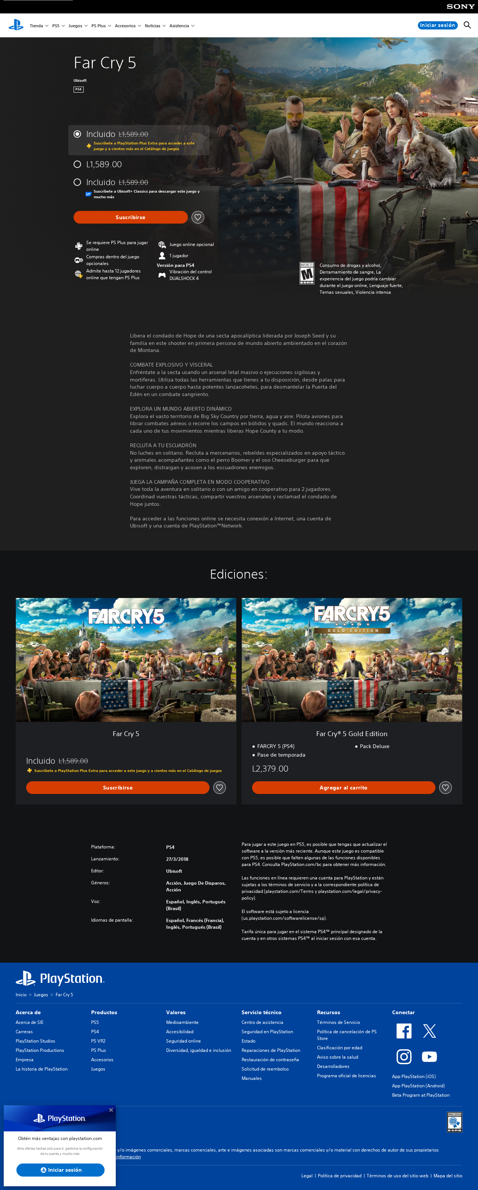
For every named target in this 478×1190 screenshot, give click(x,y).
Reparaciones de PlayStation (271, 1050)
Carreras (24, 1031)
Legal (307, 1175)
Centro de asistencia (262, 1022)
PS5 (55, 25)
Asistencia (179, 25)
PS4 (95, 1031)
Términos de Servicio (338, 1022)
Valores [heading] (176, 1012)
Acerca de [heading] (28, 1012)
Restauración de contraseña (270, 1059)
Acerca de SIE (29, 1022)
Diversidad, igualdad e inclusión (198, 1050)
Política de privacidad (339, 1175)
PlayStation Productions (40, 1050)
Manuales (252, 1078)
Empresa (25, 1059)
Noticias (152, 25)
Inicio (21, 994)
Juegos (75, 25)
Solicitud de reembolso (265, 1069)
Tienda (36, 25)
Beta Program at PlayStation (421, 1095)
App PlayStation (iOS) (414, 1076)
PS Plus (98, 25)
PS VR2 (98, 1041)
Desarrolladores (333, 1066)
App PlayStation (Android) (418, 1085)
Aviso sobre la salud (337, 1057)
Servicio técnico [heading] (262, 1012)
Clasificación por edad (339, 1047)
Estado (248, 1041)
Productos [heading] (104, 1012)
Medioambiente (182, 1022)
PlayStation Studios (35, 1041)
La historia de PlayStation (42, 1069)
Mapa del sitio (448, 1175)
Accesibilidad (179, 1031)
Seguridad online (183, 1041)
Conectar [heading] (403, 1012)
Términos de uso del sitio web (397, 1175)
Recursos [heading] (328, 1012)
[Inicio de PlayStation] (16, 25)
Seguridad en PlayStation (267, 1031)
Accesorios (125, 25)
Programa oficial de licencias (346, 1075)
